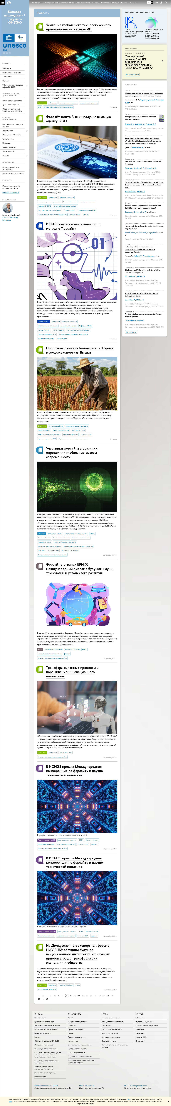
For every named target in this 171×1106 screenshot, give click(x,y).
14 (91, 995)
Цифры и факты (40, 1018)
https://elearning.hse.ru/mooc (135, 1085)
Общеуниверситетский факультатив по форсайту (12, 110)
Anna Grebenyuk (131, 233)
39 (47, 999)
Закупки (37, 1037)
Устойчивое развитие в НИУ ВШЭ (47, 1025)
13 (87, 995)
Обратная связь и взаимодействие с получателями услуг (82, 1061)
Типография (140, 1029)
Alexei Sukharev (149, 256)
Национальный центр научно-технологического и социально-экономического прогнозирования (154, 34)
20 (39, 999)
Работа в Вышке (40, 1076)
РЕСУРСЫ (140, 1014)
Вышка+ (71, 1033)
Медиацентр (140, 1033)
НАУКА (105, 1014)
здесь (129, 1099)
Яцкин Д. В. (129, 124)
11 (79, 995)
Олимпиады (72, 1025)
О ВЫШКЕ (38, 1014)
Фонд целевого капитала (44, 1045)
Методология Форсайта (11, 135)
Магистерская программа (12, 100)
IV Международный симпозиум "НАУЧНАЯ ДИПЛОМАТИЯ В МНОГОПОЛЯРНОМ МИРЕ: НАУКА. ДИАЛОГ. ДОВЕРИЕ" (139, 62)
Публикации (6, 143)
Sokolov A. (129, 168)
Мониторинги (107, 1025)
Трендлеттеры (8, 139)
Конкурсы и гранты (109, 1041)
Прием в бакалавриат (76, 1029)
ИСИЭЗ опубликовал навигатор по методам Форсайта (73, 226)
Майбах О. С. (140, 124)
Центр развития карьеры (77, 1049)
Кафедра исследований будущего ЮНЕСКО (14, 17)
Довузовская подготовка (77, 1022)
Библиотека (140, 1018)
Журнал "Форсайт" (9, 147)
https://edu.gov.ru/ (86, 1085)
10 (75, 995)
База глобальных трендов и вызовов (12, 125)
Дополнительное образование (80, 1045)
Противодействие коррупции (45, 1049)
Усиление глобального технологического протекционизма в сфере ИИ (78, 26)
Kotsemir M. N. (151, 168)
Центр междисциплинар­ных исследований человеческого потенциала (134, 33)
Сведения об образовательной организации (46, 1062)
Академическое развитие (111, 1037)
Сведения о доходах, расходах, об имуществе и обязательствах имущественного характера (47, 1055)
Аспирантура (73, 1041)
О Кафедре (6, 68)
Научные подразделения (111, 1018)
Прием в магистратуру (76, 1037)
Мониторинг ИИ (8, 151)
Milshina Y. (141, 191)
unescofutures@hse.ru (10, 192)
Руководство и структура (44, 1022)
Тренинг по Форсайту (10, 105)
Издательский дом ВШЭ (144, 1022)
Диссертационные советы (112, 1029)
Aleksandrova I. (130, 191)
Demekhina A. (130, 300)
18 (108, 995)
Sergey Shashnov (153, 233)
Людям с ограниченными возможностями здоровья (44, 1068)
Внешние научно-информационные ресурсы (115, 1046)
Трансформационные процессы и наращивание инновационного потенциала (72, 671)
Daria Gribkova (130, 320)
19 (112, 995)
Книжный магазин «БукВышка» (147, 1025)
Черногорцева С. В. (147, 100)
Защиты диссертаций (110, 1033)
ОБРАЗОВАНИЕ (74, 1014)
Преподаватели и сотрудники (45, 1029)
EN (152, 2)
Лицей (70, 1018)
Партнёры (6, 81)
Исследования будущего (11, 72)
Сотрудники (7, 76)
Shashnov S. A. (139, 168)
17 (104, 995)
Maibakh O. (138, 256)
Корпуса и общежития (42, 1033)
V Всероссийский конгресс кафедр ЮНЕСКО (12, 86)
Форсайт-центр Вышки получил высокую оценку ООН (78, 118)
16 (100, 995)
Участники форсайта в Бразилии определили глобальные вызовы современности (71, 452)
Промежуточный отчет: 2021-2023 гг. (11, 168)
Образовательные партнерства (80, 1056)
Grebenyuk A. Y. (140, 212)
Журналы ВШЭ (141, 1037)
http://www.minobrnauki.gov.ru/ (46, 1085)
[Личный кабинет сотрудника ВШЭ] (161, 2)
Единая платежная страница (44, 1073)
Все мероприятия (132, 74)
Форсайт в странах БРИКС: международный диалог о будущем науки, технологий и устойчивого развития (79, 568)
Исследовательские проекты (113, 1022)
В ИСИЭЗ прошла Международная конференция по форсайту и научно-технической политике (75, 770)
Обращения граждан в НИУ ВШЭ (46, 1041)
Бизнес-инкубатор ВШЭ (77, 1053)
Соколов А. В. (151, 124)
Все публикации (131, 332)
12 (83, 995)
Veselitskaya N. (138, 147)
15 (95, 995)
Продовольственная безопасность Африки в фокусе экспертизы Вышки (80, 349)
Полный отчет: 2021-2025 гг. (13, 173)
